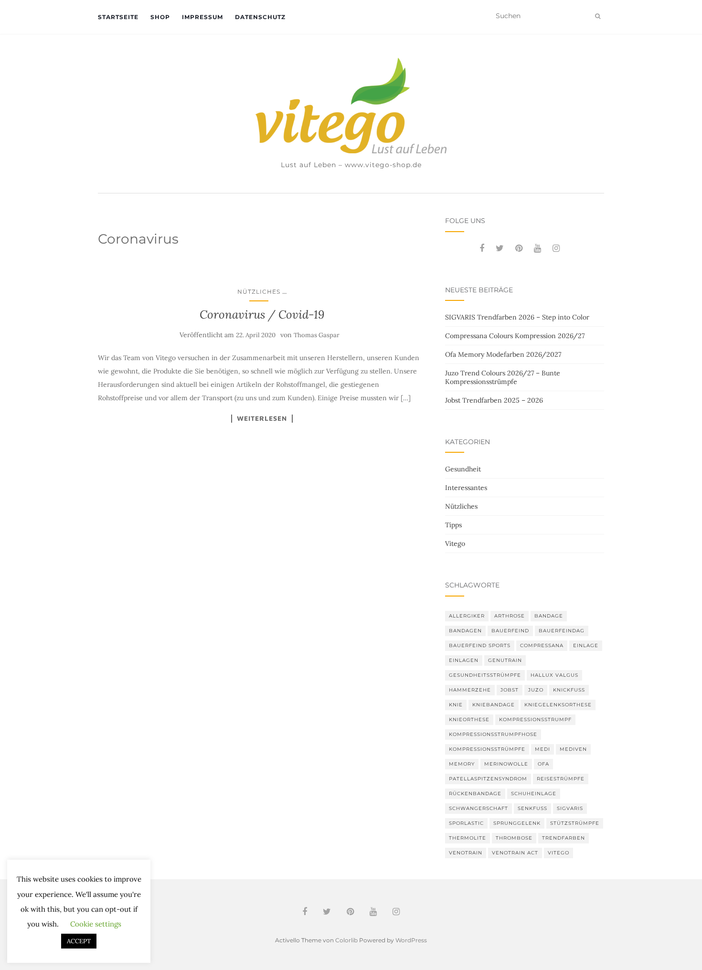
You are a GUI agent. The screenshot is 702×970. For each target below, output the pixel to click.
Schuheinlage (533, 793)
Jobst (509, 690)
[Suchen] (597, 16)
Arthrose (509, 616)
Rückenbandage (475, 793)
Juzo (535, 690)
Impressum (202, 17)
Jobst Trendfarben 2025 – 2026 (494, 400)
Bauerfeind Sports (480, 645)
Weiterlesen (262, 418)
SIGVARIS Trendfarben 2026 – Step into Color (517, 317)
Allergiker (467, 616)
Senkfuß (532, 808)
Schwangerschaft (478, 808)
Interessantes (466, 487)
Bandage (548, 616)
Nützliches (258, 291)
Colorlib (346, 940)
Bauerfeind (510, 631)
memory (462, 764)
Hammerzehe (470, 690)
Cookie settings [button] (95, 923)
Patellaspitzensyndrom (488, 779)
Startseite (118, 17)
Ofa (543, 764)
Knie (456, 705)
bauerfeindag (562, 631)
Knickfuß (569, 690)
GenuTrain (505, 660)
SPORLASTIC (466, 823)
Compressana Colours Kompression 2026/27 (515, 335)
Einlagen (464, 660)
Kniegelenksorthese (558, 705)
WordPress (411, 940)
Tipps (453, 525)
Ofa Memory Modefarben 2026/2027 (503, 354)
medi (542, 749)
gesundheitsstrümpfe (485, 675)
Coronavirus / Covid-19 (262, 314)
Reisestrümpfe (561, 779)
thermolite (467, 838)
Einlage (585, 645)
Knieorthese (469, 719)
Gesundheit (463, 469)
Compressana (542, 645)
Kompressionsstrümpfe (487, 749)
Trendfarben (563, 838)
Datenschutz (260, 17)
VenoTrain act (515, 853)
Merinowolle (506, 764)
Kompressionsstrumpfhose (493, 734)
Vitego (455, 543)
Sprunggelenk (517, 823)
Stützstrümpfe (574, 823)
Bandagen (465, 631)
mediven (573, 749)
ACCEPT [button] (79, 941)
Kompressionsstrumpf (535, 719)
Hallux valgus (554, 675)
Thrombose (514, 838)
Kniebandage (493, 705)
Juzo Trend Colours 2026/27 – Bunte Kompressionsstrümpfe (502, 377)
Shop (160, 17)
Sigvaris (570, 808)
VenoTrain (465, 853)
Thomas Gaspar (317, 335)
